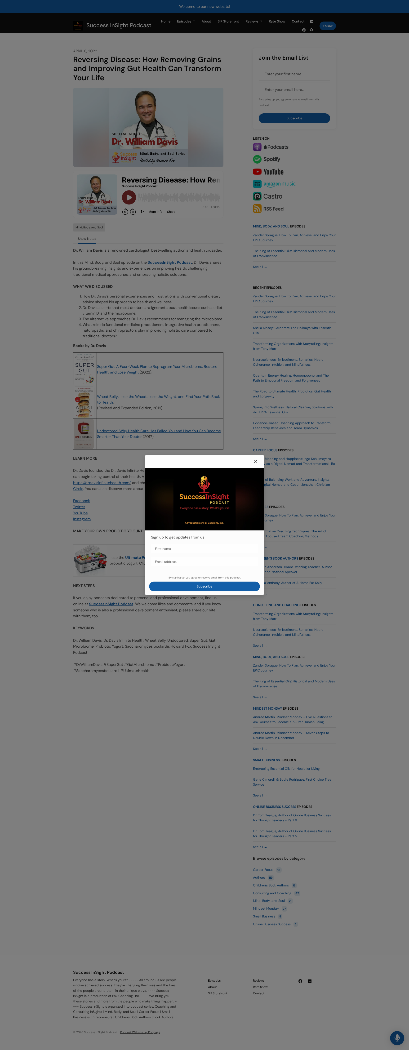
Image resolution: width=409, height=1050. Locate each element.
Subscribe (204, 586)
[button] (255, 461)
